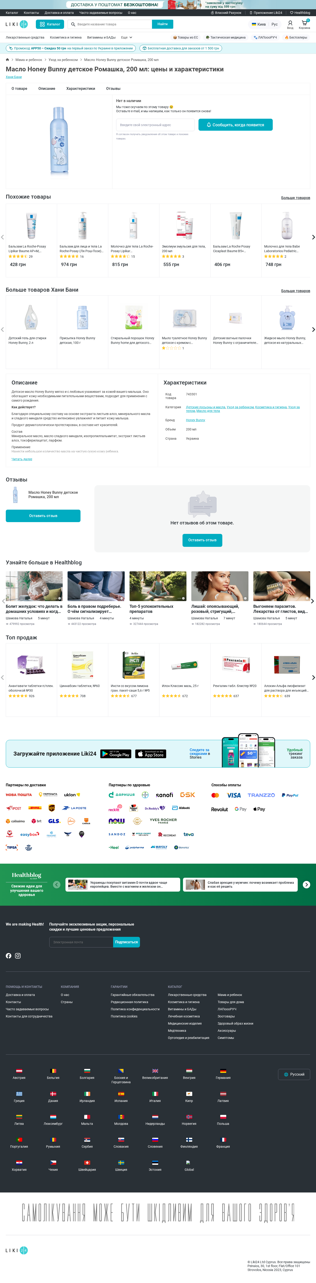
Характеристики (80, 88)
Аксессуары (227, 1030)
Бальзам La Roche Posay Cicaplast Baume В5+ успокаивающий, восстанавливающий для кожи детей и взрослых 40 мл (235, 249)
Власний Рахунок (228, 13)
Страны (67, 1002)
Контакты (31, 13)
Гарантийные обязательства (133, 995)
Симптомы (226, 1038)
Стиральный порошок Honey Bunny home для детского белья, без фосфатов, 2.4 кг (132, 340)
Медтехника (177, 1030)
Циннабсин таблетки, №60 (80, 686)
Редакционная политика (129, 1002)
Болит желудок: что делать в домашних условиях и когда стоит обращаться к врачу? (34, 609)
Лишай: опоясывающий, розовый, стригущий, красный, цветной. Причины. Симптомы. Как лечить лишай (219, 609)
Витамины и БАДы (101, 37)
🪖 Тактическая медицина (226, 37)
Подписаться (126, 942)
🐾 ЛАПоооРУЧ (265, 37)
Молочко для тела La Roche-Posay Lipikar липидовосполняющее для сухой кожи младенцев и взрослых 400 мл (132, 249)
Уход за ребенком (63, 60)
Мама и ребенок (28, 60)
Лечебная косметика (184, 1016)
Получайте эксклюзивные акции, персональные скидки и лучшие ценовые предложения (91, 927)
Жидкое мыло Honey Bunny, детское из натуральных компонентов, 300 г (285, 340)
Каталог (12, 13)
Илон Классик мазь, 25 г (180, 686)
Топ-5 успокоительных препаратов (151, 609)
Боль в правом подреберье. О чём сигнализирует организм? (94, 609)
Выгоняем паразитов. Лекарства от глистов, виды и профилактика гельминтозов (280, 609)
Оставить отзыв (43, 516)
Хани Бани (14, 77)
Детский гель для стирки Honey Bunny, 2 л (27, 340)
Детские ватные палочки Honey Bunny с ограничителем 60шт (235, 340)
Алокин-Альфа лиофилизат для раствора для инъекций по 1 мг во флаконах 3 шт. (285, 688)
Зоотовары (226, 1016)
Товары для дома (231, 1002)
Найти (163, 24)
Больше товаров (295, 291)
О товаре (19, 88)
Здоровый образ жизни (235, 1023)
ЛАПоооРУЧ (227, 1009)
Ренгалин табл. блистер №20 (235, 686)
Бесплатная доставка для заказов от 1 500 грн (183, 48)
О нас (132, 13)
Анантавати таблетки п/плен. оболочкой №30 (31, 688)
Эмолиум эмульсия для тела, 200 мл (184, 249)
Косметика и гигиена (66, 37)
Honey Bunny (195, 420)
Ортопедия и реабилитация (188, 1038)
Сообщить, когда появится (238, 124)
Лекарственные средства (25, 37)
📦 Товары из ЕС (185, 37)
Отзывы (113, 88)
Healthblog (302, 13)
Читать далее (22, 459)
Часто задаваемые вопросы (100, 13)
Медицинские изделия (185, 1023)
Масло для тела (208, 411)
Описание (46, 88)
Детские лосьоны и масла (205, 407)
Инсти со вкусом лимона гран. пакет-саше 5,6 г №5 (130, 688)
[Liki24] (17, 1250)
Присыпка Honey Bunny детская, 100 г (77, 340)
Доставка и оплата (59, 13)
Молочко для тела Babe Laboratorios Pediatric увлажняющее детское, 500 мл (285, 249)
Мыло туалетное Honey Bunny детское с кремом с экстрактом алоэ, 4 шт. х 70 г (184, 340)
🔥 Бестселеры (296, 37)
